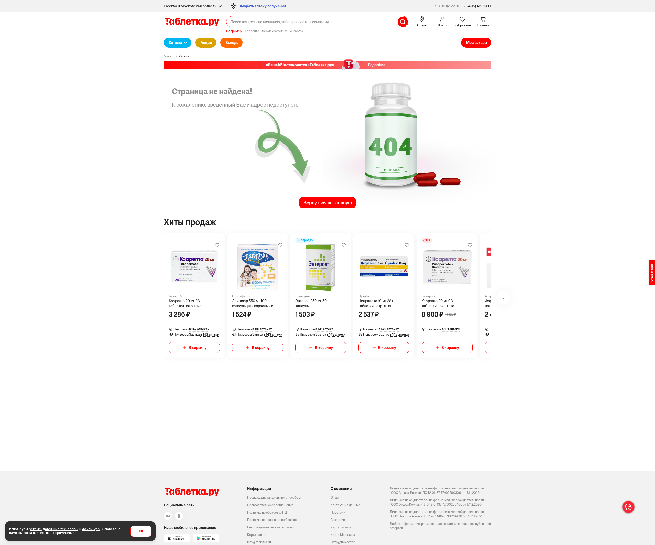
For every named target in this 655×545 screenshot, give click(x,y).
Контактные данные (345, 505)
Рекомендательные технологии (270, 527)
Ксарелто (252, 31)
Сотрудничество (343, 542)
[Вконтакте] (168, 516)
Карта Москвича (343, 534)
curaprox (296, 31)
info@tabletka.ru (259, 542)
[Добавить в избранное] (217, 245)
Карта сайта (256, 534)
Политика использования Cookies (272, 520)
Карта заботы (341, 527)
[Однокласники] (179, 516)
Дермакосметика (275, 31)
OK (141, 531)
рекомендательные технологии (53, 529)
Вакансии (338, 520)
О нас (335, 497)
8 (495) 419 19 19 (477, 6)
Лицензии (338, 512)
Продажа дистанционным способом (274, 497)
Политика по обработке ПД (267, 512)
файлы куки (91, 529)
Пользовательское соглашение (270, 505)
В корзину (197, 347)
